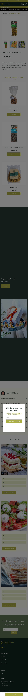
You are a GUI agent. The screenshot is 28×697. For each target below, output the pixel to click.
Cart (14, 694)
